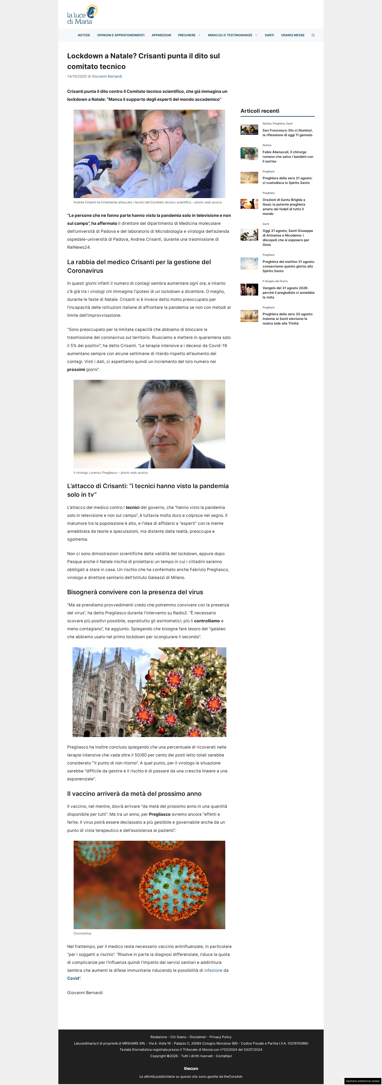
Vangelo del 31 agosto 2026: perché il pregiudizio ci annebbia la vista (289, 292)
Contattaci (224, 1056)
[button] (313, 35)
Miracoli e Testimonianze (230, 35)
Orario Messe (293, 35)
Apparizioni (161, 35)
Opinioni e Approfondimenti (121, 35)
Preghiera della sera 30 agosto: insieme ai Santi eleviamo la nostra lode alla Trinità (288, 318)
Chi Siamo (178, 1037)
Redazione (159, 1037)
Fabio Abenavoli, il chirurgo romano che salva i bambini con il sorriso (288, 156)
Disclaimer (198, 1037)
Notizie (84, 35)
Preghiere (187, 35)
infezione (213, 970)
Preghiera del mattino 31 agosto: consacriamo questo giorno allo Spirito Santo (289, 266)
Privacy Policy (220, 1037)
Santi (269, 35)
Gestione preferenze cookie (363, 1081)
